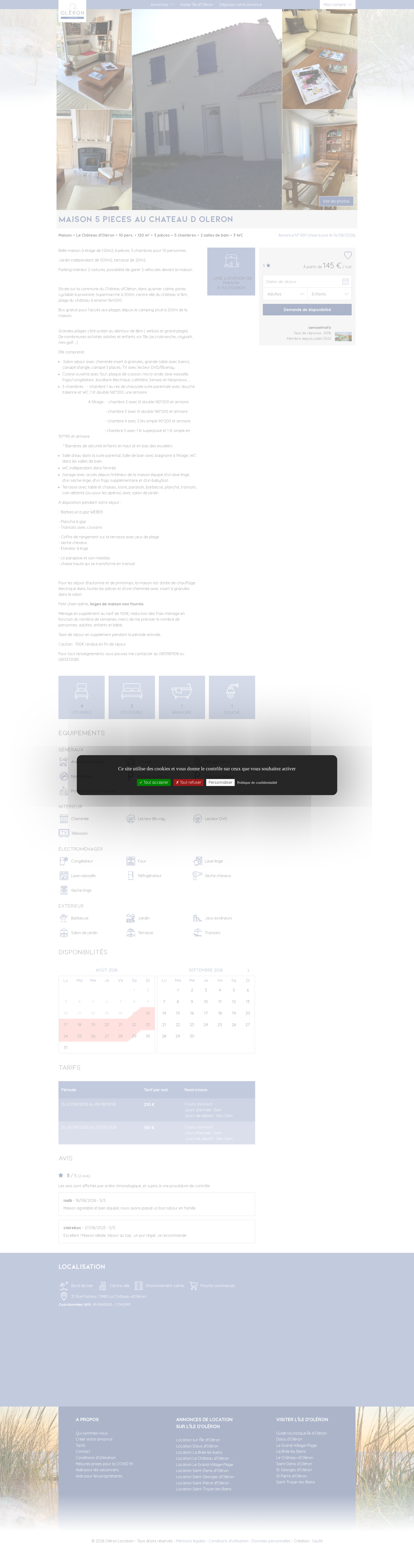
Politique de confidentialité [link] (257, 782)
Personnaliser (220, 782)
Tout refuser (190, 782)
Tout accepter (155, 782)
